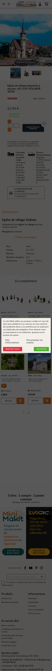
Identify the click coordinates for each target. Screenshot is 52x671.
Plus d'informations (12, 341)
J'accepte (41, 349)
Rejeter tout (13, 349)
